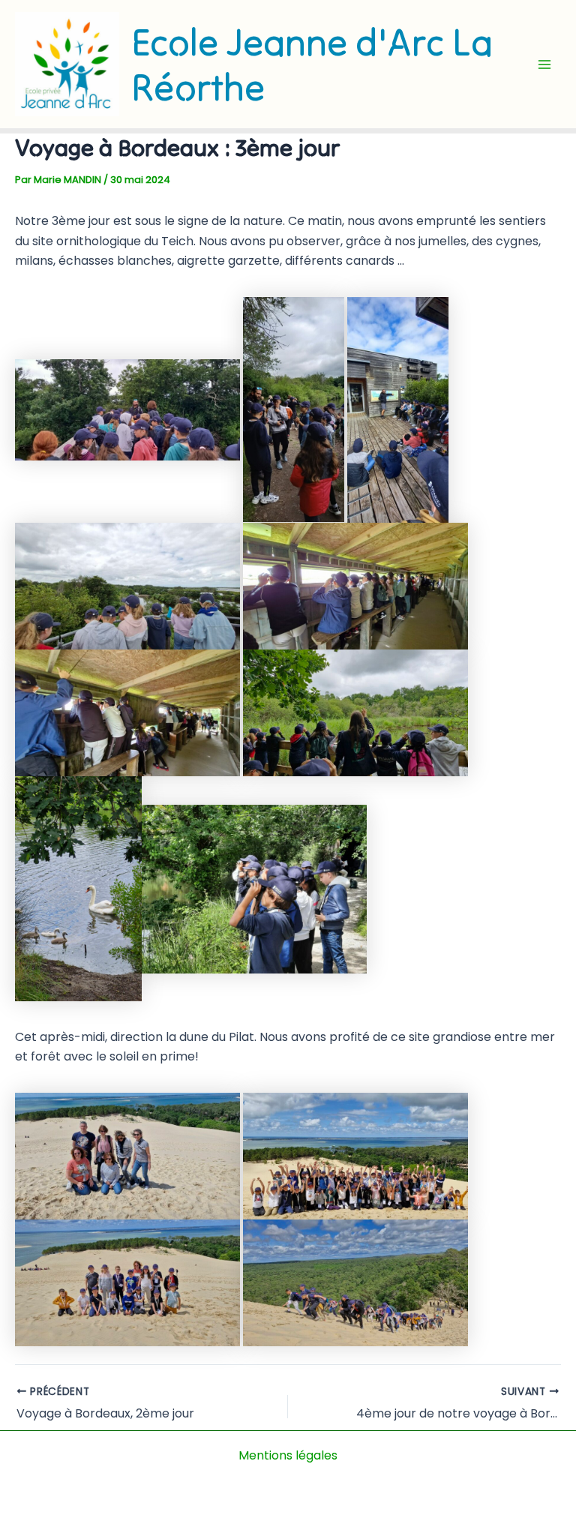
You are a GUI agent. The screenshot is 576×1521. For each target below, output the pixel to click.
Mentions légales (288, 1455)
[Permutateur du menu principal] (544, 64)
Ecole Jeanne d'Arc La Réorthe (312, 64)
